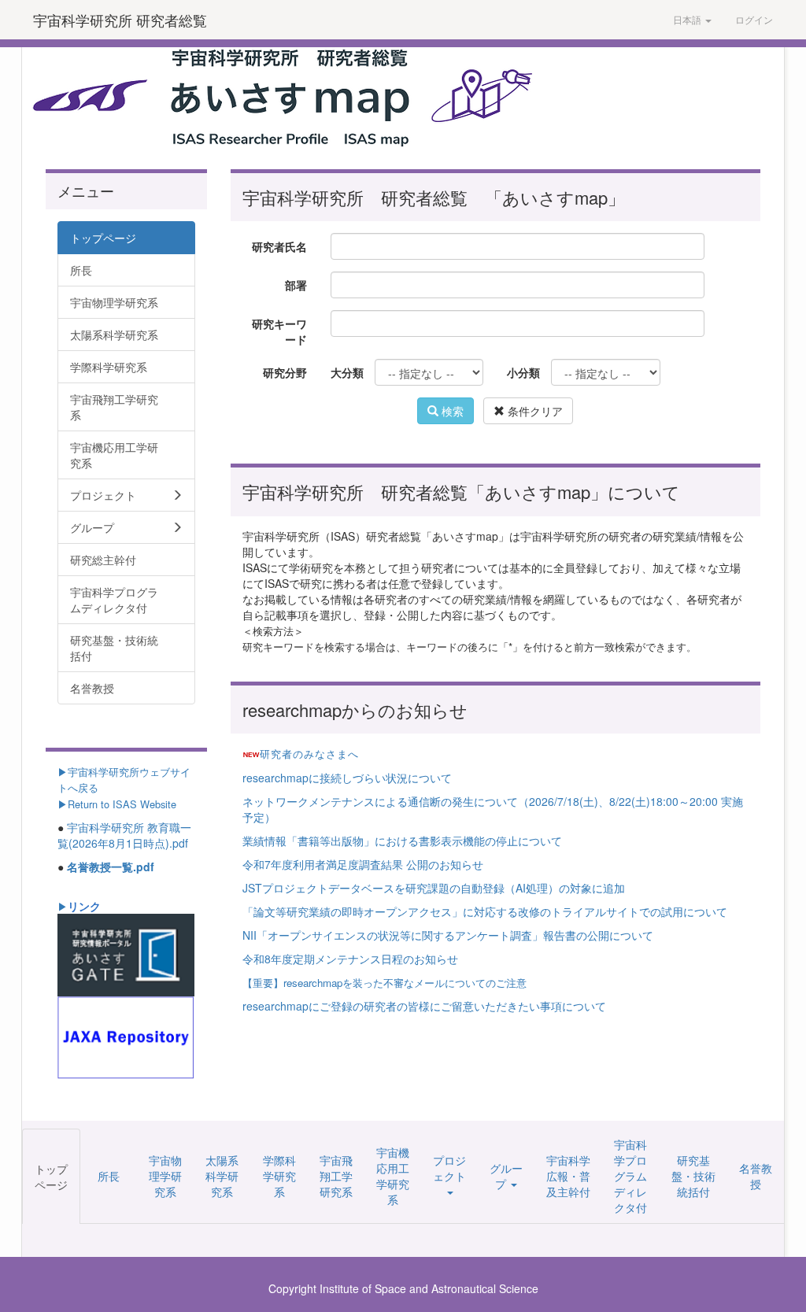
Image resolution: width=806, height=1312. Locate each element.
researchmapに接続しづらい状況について (347, 777)
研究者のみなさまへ (309, 753)
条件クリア (534, 411)
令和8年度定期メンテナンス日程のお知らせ (350, 958)
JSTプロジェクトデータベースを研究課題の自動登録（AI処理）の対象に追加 (433, 888)
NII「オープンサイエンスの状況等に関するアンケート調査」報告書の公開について (447, 935)
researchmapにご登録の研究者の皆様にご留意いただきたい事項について (424, 1006)
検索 (451, 411)
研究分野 (285, 372)
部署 (296, 285)
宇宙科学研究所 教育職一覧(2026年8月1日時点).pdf (124, 835)
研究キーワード (279, 331)
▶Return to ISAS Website (116, 803)
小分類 (523, 372)
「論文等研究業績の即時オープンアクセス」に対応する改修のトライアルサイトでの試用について (484, 911)
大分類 (347, 372)
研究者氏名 (279, 246)
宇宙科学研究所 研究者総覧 (120, 19)
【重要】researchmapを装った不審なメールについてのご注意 (384, 982)
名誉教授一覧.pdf (110, 866)
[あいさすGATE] (125, 953)
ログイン (754, 19)
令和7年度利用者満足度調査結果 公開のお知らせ (362, 864)
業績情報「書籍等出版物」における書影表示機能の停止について (402, 840)
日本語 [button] (688, 19)
